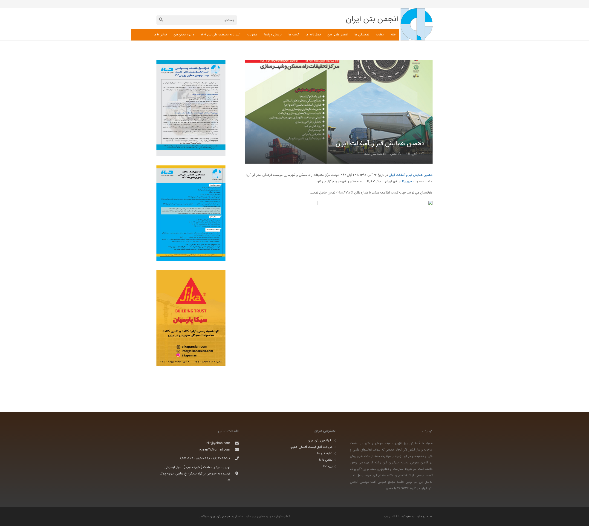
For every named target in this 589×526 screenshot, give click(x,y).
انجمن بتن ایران (220, 516)
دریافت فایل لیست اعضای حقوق (311, 446)
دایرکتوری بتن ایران (320, 440)
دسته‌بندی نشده (373, 154)
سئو (408, 516)
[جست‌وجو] (160, 19)
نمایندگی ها (324, 453)
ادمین (393, 154)
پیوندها (327, 466)
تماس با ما (325, 459)
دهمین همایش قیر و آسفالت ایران (410, 174)
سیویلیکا (407, 181)
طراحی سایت (423, 516)
